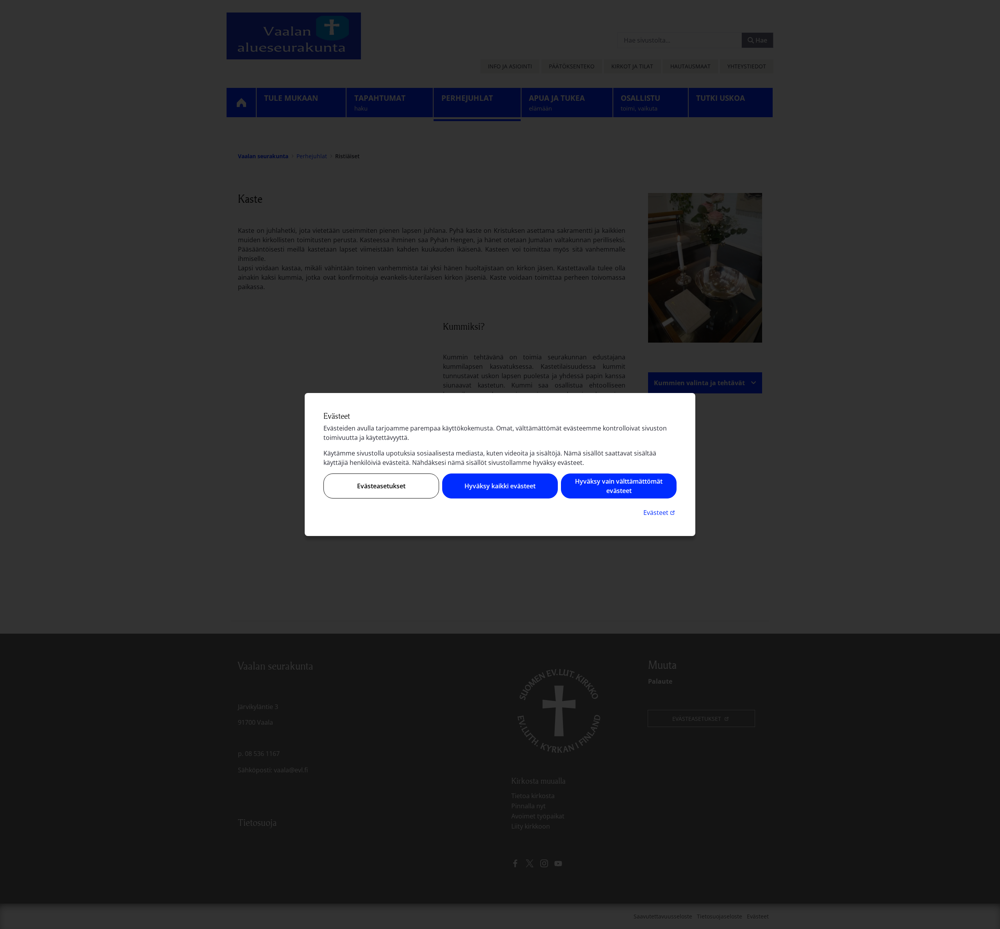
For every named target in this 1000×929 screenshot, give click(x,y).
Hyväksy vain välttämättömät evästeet (618, 486)
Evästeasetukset (381, 486)
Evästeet (660, 512)
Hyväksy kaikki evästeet (500, 486)
